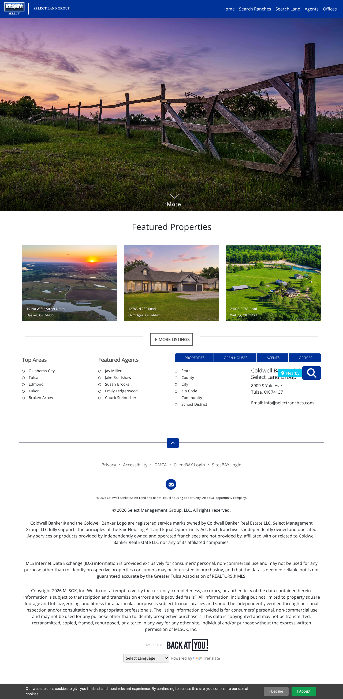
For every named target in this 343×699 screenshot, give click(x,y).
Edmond (36, 384)
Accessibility (135, 465)
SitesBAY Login (226, 465)
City (184, 384)
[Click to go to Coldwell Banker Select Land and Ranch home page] (39, 8)
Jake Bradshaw (118, 377)
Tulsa (33, 377)
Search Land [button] (287, 9)
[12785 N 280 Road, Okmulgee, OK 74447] (171, 283)
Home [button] (228, 9)
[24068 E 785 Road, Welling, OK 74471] (273, 283)
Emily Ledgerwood (121, 390)
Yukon (34, 390)
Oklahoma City (42, 370)
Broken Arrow (41, 397)
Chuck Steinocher (120, 397)
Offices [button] (330, 9)
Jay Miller (113, 370)
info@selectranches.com (289, 403)
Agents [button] (312, 9)
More (174, 196)
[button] (194, 357)
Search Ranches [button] (255, 9)
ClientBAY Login (189, 465)
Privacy (109, 465)
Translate (211, 658)
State (186, 370)
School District (194, 404)
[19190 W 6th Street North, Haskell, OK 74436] (69, 283)
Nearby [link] (292, 373)
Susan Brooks (117, 384)
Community (191, 397)
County (187, 377)
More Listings (174, 339)
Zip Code (189, 390)
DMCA (160, 465)
